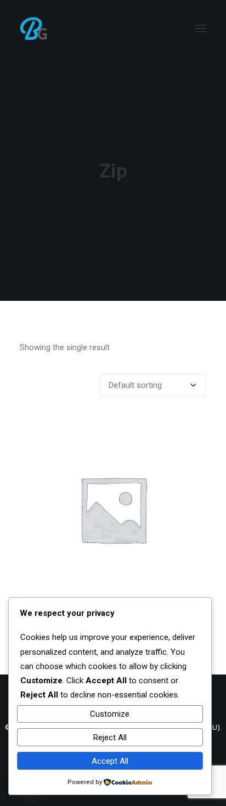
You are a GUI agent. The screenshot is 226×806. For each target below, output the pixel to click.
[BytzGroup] (60, 28)
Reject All (110, 737)
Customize (109, 714)
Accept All (110, 761)
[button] (201, 28)
